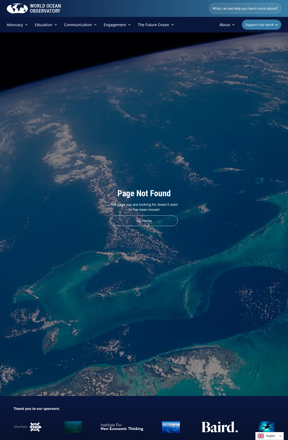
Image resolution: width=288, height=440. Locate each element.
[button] (17, 24)
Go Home (144, 220)
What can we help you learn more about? (245, 8)
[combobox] (269, 436)
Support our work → (261, 24)
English (270, 436)
